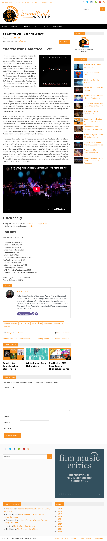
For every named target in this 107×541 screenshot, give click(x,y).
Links (36, 26)
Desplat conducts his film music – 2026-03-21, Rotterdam (93, 160)
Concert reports (7, 2)
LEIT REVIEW (64, 42)
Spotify (30, 226)
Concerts (26, 26)
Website (7, 428)
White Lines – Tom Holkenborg (36, 364)
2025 (60, 529)
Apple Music (43, 223)
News (50, 2)
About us (14, 26)
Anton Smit (22, 291)
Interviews (43, 2)
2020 (60, 516)
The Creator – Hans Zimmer (24, 526)
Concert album (37, 323)
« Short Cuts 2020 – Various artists (16, 338)
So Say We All (58, 323)
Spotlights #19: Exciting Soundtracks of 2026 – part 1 (93, 121)
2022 (60, 521)
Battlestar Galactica (10, 323)
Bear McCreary (24, 323)
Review (20, 333)
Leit (15, 333)
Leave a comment (63, 333)
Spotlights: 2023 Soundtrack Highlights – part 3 (59, 366)
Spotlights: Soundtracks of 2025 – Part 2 (11, 366)
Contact (45, 26)
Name (7, 416)
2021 (60, 519)
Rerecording (48, 323)
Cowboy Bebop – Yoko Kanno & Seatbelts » (54, 338)
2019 (60, 514)
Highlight (10, 333)
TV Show (7, 327)
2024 (60, 526)
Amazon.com (30, 223)
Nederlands (58, 26)
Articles (34, 2)
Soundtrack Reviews (22, 2)
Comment (9, 388)
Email (7, 422)
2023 (60, 524)
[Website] (32, 313)
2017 (60, 509)
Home (4, 26)
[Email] (36, 313)
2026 (60, 531)
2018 (60, 511)
